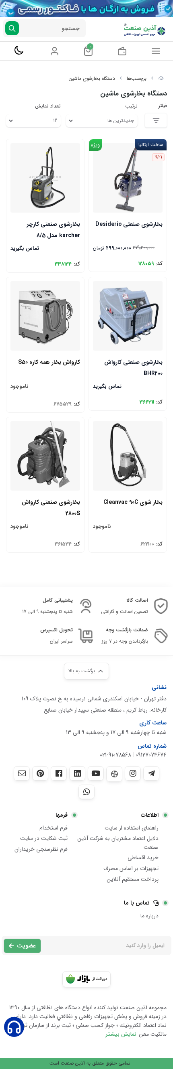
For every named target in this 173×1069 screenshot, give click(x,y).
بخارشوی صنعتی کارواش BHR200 (133, 367)
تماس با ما (137, 903)
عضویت (26, 945)
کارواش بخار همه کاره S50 (49, 362)
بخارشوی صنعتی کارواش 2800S (51, 507)
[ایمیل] (22, 773)
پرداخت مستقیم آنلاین (133, 879)
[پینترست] (40, 773)
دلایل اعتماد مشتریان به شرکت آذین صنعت (118, 843)
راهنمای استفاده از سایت (132, 828)
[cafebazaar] (86, 979)
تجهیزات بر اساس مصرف (131, 868)
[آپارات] (114, 774)
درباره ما (149, 915)
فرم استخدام (53, 828)
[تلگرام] (151, 773)
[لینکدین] (77, 773)
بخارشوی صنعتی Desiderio (129, 224)
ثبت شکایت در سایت (44, 838)
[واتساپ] (86, 792)
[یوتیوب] (96, 773)
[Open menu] (156, 51)
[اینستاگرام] (133, 773)
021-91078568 (115, 755)
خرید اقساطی (143, 857)
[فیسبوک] (59, 773)
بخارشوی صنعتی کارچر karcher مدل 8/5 (53, 229)
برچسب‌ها (136, 78)
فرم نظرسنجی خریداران (41, 849)
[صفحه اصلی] (161, 78)
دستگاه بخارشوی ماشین (92, 78)
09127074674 (151, 755)
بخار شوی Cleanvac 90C (133, 502)
